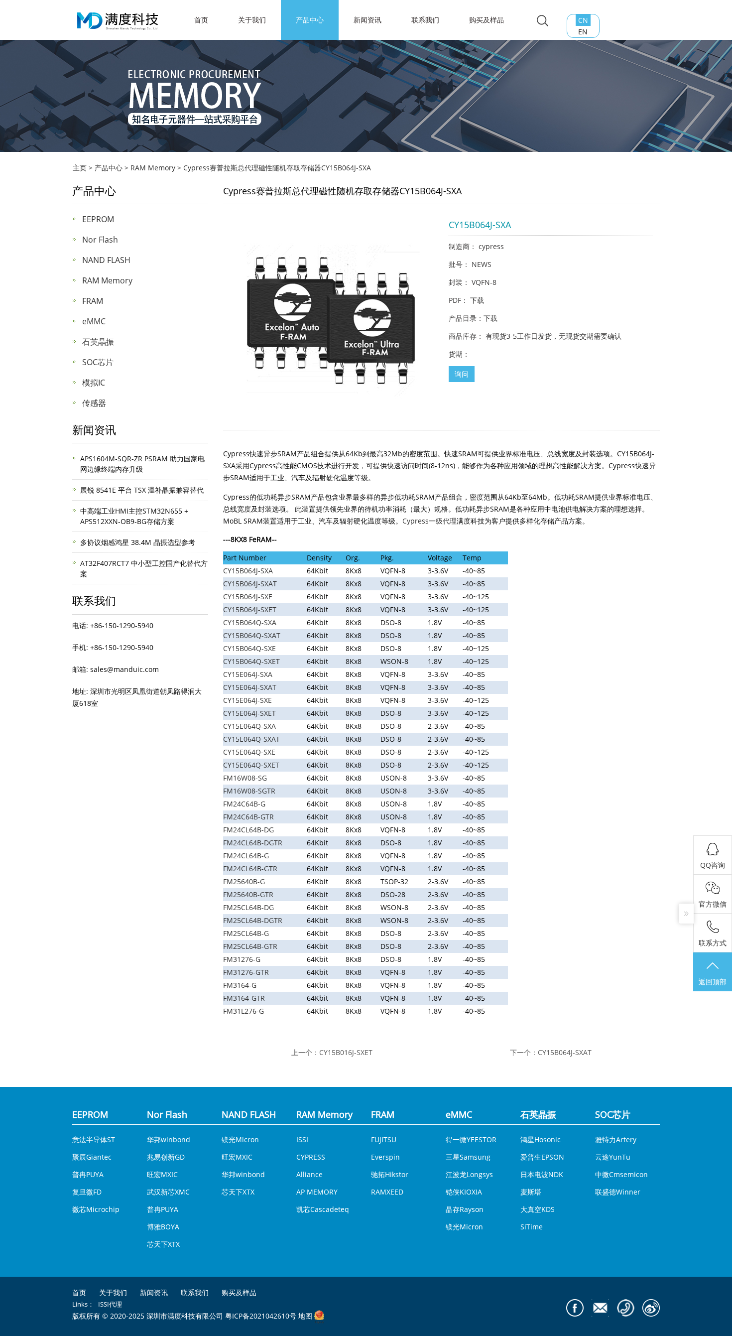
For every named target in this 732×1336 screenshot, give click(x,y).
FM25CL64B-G (246, 933)
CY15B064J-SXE (247, 596)
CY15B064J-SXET (249, 609)
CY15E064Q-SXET (251, 765)
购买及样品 (486, 19)
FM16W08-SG (245, 778)
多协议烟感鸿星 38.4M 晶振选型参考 (137, 542)
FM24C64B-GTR (248, 816)
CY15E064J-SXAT (249, 687)
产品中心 (310, 19)
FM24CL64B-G (246, 855)
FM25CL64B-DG (248, 907)
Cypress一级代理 (429, 521)
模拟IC (93, 382)
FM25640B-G (244, 881)
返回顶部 (713, 981)
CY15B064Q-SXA (249, 622)
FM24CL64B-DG (248, 829)
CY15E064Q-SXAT (251, 739)
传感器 (94, 403)
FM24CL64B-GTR (250, 868)
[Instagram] (651, 1308)
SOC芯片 (98, 362)
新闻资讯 (367, 19)
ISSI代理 (110, 1304)
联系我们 (425, 19)
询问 (462, 374)
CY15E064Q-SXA (249, 726)
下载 (477, 300)
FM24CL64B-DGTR (252, 842)
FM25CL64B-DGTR (252, 920)
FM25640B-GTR (248, 894)
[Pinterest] (625, 1308)
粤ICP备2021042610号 (260, 1316)
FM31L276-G (243, 1011)
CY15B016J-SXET (345, 1052)
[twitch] (600, 1308)
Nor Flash (100, 239)
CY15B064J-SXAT (250, 583)
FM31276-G (241, 959)
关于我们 (252, 19)
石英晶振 (98, 341)
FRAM (92, 300)
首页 (79, 1292)
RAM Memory (152, 167)
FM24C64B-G (244, 803)
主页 (80, 167)
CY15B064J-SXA (248, 570)
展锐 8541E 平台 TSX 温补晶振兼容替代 (142, 490)
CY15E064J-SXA (247, 674)
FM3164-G (239, 985)
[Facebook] (575, 1308)
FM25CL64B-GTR (250, 946)
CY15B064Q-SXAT (251, 635)
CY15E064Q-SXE (249, 752)
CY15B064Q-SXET (251, 661)
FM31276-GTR (246, 972)
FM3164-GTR (244, 998)
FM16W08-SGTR (249, 791)
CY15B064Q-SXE (249, 648)
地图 (305, 1316)
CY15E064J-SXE (247, 700)
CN (583, 20)
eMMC (94, 321)
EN (583, 31)
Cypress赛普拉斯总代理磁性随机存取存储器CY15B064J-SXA (277, 167)
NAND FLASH (106, 260)
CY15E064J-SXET (249, 713)
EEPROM (98, 219)
